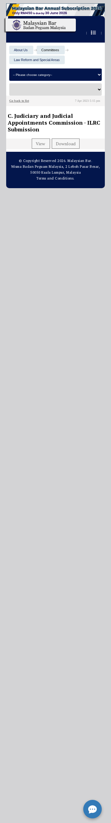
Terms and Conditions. (55, 178)
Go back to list (19, 100)
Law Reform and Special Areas (37, 60)
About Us (21, 50)
